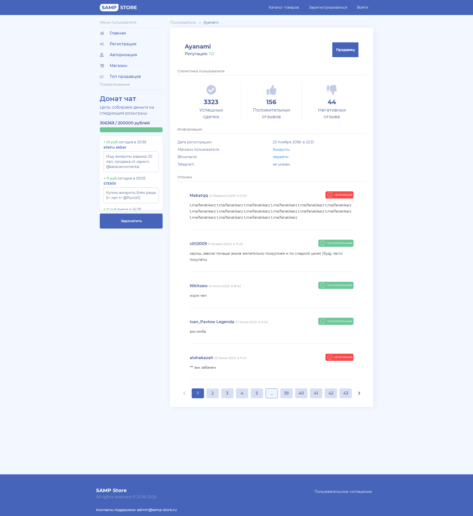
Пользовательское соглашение (343, 491)
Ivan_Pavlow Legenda (212, 321)
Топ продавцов (125, 76)
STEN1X (109, 183)
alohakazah (201, 357)
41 (316, 393)
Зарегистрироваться (328, 7)
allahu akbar (114, 147)
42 (330, 393)
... (271, 393)
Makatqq (199, 195)
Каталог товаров (284, 7)
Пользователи (183, 22)
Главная (118, 33)
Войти (362, 7)
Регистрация (123, 44)
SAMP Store (111, 490)
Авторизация (123, 54)
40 (301, 393)
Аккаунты (281, 149)
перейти (280, 157)
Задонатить (131, 221)
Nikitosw (199, 285)
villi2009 (198, 243)
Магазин (118, 65)
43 (345, 393)
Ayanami (211, 22)
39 (286, 393)
